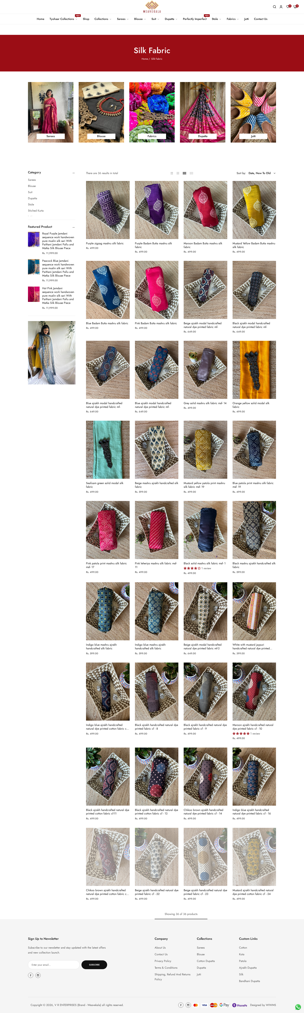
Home (145, 59)
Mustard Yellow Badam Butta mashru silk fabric (254, 245)
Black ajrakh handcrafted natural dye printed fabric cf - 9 (205, 727)
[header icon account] (281, 6)
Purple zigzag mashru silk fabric (105, 243)
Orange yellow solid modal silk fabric (251, 405)
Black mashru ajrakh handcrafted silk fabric (254, 565)
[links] (50, 112)
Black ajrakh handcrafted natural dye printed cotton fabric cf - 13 (156, 812)
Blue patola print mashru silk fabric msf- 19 (253, 485)
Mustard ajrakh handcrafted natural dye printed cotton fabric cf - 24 (253, 892)
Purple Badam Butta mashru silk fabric (153, 245)
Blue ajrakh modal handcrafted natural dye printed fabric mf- (104, 405)
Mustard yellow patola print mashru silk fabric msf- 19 (204, 485)
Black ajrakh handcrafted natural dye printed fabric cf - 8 (156, 727)
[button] (126, 188)
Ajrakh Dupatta (248, 968)
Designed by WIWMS (263, 1005)
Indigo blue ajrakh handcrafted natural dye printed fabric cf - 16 (252, 812)
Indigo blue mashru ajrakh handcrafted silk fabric (101, 646)
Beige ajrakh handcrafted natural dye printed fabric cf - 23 (205, 892)
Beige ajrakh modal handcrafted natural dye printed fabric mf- (202, 325)
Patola (242, 961)
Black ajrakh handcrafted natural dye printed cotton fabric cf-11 (107, 812)
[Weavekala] (152, 6)
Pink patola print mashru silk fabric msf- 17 (106, 565)
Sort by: (241, 173)
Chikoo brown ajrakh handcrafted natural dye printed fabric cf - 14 (203, 812)
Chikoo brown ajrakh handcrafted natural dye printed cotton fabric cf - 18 (107, 892)
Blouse (201, 954)
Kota (241, 954)
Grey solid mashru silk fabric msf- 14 (205, 403)
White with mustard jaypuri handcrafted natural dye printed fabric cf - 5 (251, 646)
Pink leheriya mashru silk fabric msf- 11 (156, 565)
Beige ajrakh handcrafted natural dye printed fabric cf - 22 (156, 892)
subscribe (94, 964)
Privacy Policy (163, 961)
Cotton (243, 948)
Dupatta (201, 968)
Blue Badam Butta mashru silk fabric (107, 323)
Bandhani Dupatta (249, 981)
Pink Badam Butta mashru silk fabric (156, 323)
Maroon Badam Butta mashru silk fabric (203, 245)
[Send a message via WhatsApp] (298, 1007)
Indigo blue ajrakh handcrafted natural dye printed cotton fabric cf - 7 (107, 727)
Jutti (199, 974)
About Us (160, 948)
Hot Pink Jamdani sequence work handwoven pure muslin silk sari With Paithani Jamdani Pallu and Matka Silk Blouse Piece (58, 295)
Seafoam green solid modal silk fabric (104, 485)
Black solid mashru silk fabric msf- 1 (205, 563)
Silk (241, 974)
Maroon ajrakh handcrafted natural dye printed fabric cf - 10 (253, 727)
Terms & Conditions (166, 968)
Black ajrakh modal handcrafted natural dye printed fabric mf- (251, 325)
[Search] (274, 6)
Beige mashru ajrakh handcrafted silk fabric (156, 485)
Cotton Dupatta (206, 961)
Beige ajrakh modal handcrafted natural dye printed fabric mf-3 (202, 646)
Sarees (201, 948)
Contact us (161, 954)
